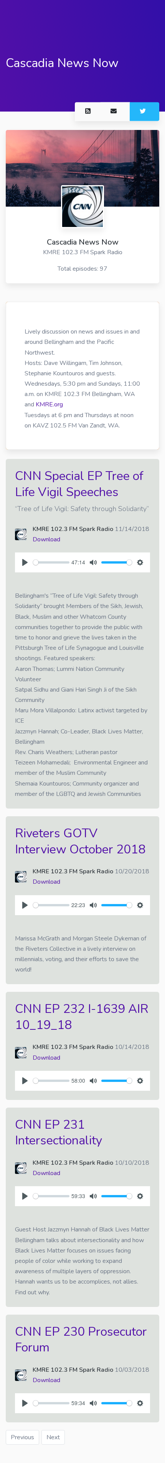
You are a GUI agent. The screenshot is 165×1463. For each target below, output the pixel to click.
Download (46, 539)
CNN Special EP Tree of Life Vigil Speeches (79, 484)
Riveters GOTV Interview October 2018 (80, 841)
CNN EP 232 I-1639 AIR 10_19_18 (81, 1017)
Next (53, 1437)
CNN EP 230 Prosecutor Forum (81, 1339)
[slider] (51, 562)
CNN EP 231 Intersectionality (58, 1132)
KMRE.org (49, 404)
